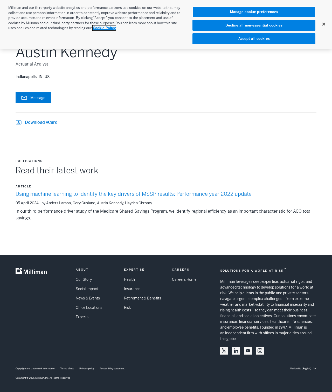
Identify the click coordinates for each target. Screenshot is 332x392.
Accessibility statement (112, 368)
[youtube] (248, 351)
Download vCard (41, 122)
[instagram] (260, 351)
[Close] (323, 24)
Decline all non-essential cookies (253, 25)
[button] (224, 351)
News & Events (88, 298)
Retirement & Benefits (142, 298)
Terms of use (67, 368)
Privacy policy (86, 368)
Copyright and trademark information (35, 368)
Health (129, 279)
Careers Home (184, 279)
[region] (166, 24)
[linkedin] (236, 351)
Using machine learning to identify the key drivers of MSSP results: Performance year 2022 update (134, 194)
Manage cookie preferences (254, 12)
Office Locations (89, 307)
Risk (127, 307)
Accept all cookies (254, 38)
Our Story (84, 279)
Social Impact (87, 288)
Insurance (132, 288)
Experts (82, 317)
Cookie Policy (104, 28)
